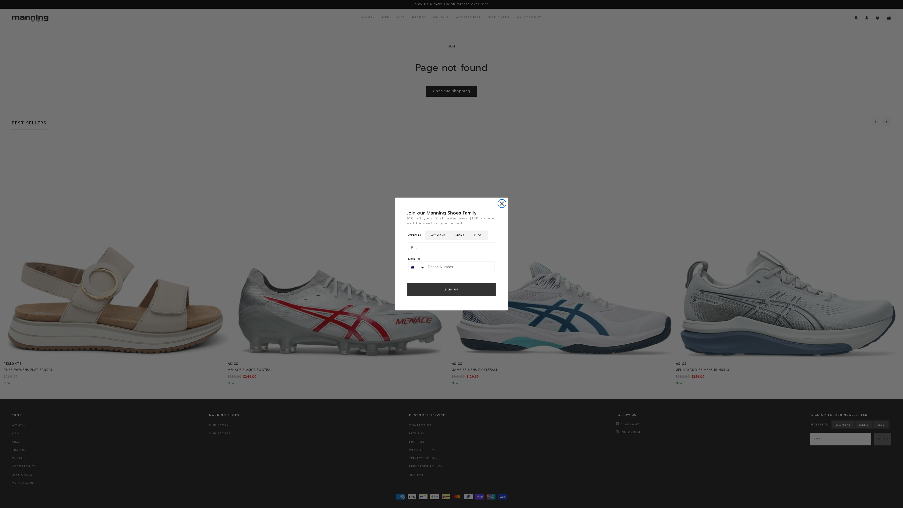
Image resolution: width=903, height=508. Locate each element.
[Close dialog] (502, 203)
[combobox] (416, 267)
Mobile (414, 259)
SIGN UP (451, 289)
